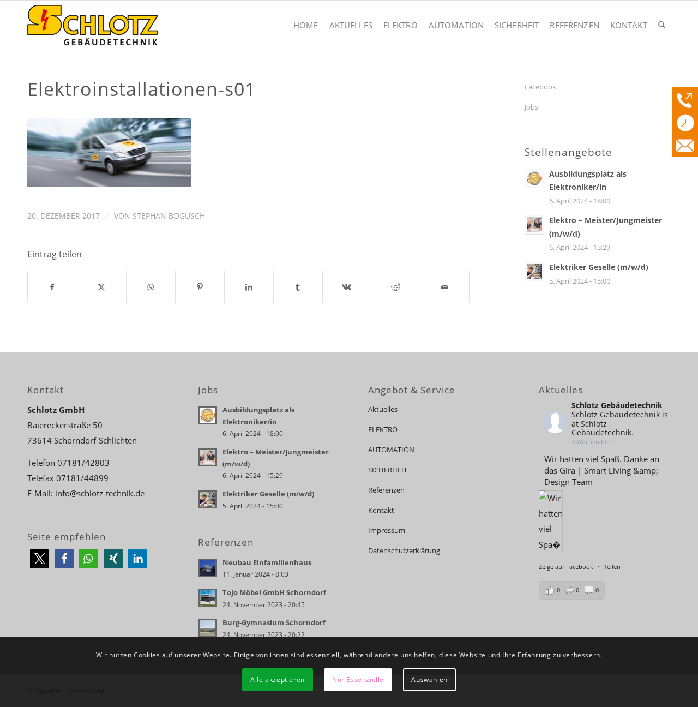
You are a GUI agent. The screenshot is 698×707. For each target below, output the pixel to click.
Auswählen (429, 679)
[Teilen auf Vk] (347, 287)
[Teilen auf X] (101, 287)
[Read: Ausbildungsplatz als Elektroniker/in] (534, 178)
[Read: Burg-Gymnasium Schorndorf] (208, 628)
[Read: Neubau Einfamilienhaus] (208, 568)
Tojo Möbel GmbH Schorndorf (274, 592)
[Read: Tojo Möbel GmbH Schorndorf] (208, 598)
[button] (39, 558)
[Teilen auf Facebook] (52, 287)
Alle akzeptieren (277, 679)
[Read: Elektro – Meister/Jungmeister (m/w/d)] (534, 225)
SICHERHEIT (387, 470)
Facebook (540, 87)
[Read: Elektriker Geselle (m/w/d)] (534, 271)
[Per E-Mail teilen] (444, 287)
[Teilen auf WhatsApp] (151, 287)
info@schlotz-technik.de (100, 493)
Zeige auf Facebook (567, 566)
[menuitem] (306, 25)
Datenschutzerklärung (404, 550)
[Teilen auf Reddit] (395, 287)
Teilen (612, 566)
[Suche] (662, 25)
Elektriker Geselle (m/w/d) (598, 267)
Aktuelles (383, 409)
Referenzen (386, 490)
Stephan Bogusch (169, 216)
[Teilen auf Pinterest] (200, 287)
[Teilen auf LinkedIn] (249, 287)
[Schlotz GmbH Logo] (92, 25)
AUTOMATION (391, 449)
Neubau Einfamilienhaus (266, 562)
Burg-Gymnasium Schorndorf (274, 622)
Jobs (531, 107)
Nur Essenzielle (358, 679)
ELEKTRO (383, 429)
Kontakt (381, 510)
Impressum (386, 530)
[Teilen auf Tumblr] (298, 287)
